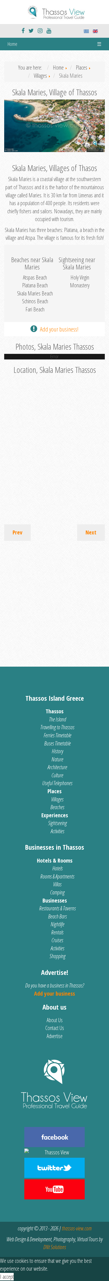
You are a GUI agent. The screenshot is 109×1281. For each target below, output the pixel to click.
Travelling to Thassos (57, 727)
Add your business (54, 993)
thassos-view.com (76, 1228)
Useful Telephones (57, 783)
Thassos (54, 711)
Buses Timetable (57, 743)
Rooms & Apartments (57, 876)
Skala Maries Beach (35, 293)
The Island (57, 719)
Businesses (54, 900)
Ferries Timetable (57, 735)
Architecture (57, 767)
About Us (55, 1020)
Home (12, 44)
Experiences (54, 815)
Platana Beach (35, 285)
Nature (57, 759)
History (57, 751)
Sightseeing (57, 823)
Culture (57, 775)
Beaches (57, 807)
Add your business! (59, 329)
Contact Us (54, 1028)
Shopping (57, 956)
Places (54, 791)
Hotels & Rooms (54, 860)
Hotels (57, 868)
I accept (7, 1276)
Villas (57, 884)
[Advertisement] (54, 600)
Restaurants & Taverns (57, 908)
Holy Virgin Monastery (79, 281)
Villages (57, 799)
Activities (57, 831)
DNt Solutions (54, 1247)
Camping (57, 892)
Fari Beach (34, 309)
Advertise (55, 1036)
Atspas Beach (35, 277)
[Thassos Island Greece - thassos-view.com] (54, 11)
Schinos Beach (35, 301)
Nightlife (57, 924)
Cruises (57, 940)
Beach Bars (57, 916)
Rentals (57, 932)
